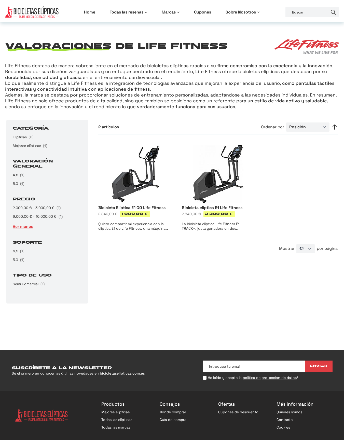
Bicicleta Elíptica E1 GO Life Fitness (132, 207)
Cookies (283, 427)
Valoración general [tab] (33, 164)
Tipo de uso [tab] (32, 275)
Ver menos (23, 226)
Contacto (285, 419)
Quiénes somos (289, 412)
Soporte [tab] (27, 243)
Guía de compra (173, 419)
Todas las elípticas (116, 419)
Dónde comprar (173, 412)
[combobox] (306, 12)
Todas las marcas (115, 427)
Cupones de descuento (238, 412)
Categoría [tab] (31, 129)
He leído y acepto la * (253, 377)
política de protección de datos (270, 377)
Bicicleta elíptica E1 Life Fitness (212, 207)
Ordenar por (272, 127)
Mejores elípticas (115, 412)
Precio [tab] (24, 199)
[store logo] (32, 12)
